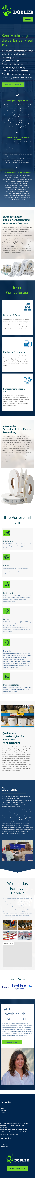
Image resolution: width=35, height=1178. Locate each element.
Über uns (3, 1110)
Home (2, 1108)
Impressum (4, 1144)
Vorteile (3, 1112)
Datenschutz (4, 1146)
